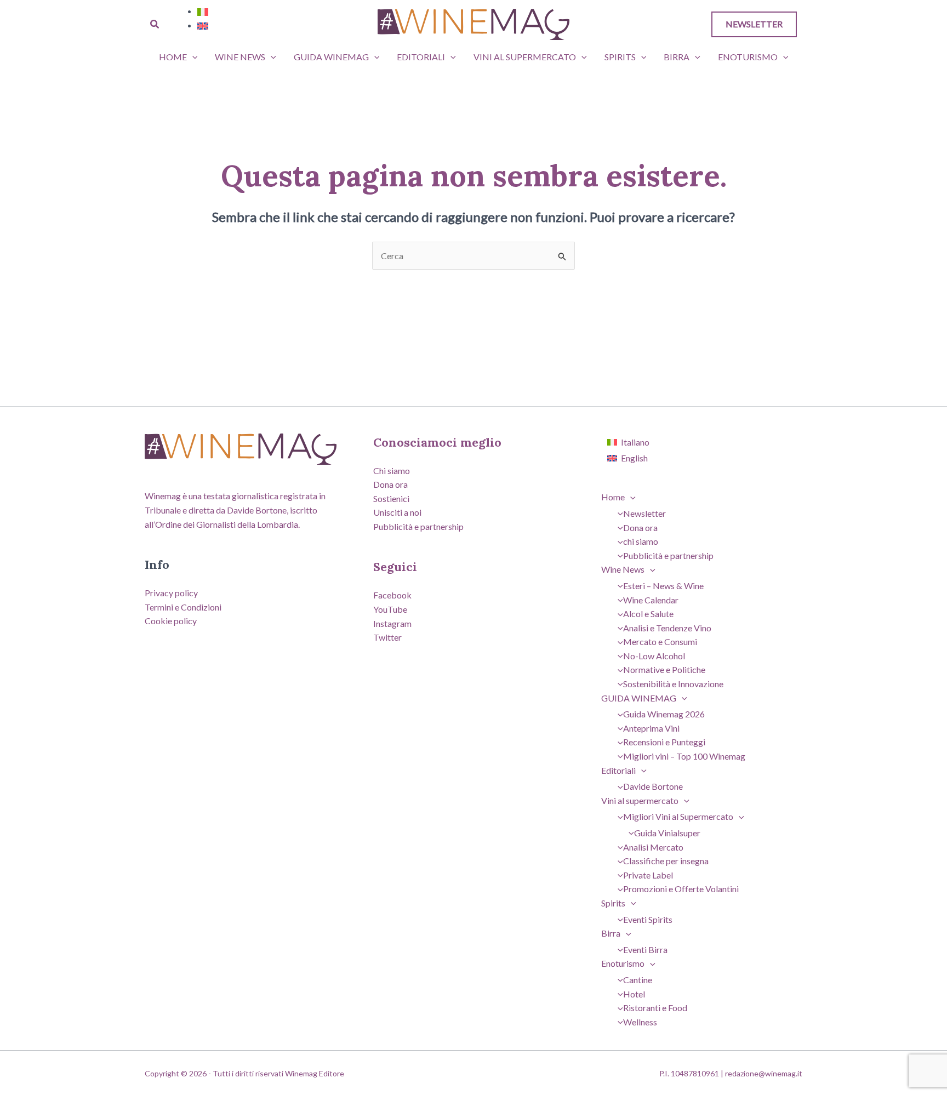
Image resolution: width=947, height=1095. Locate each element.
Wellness (640, 1022)
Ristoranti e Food (655, 1007)
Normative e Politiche (664, 669)
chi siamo (640, 541)
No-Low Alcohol (654, 656)
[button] (155, 24)
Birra (676, 57)
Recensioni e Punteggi (664, 742)
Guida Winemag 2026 (664, 714)
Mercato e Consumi (660, 641)
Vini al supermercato (525, 57)
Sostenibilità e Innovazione (673, 683)
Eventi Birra (645, 949)
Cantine (637, 979)
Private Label (648, 875)
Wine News (240, 57)
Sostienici (391, 498)
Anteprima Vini (651, 728)
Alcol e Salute (648, 613)
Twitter (387, 637)
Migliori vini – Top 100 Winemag (684, 756)
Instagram (392, 623)
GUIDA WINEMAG (331, 57)
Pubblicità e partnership (418, 526)
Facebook (392, 595)
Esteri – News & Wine (663, 585)
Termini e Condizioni (183, 607)
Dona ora (390, 484)
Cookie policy (171, 620)
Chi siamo (391, 470)
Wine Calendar (650, 600)
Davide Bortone (653, 786)
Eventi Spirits (647, 919)
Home (173, 57)
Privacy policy (171, 593)
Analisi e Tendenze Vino (667, 628)
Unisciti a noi (397, 512)
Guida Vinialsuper (667, 833)
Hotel (634, 994)
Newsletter (644, 513)
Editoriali (421, 57)
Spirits (620, 57)
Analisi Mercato (653, 847)
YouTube (390, 609)
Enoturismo (748, 57)
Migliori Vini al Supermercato (678, 816)
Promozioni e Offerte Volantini (681, 888)
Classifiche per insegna (666, 861)
